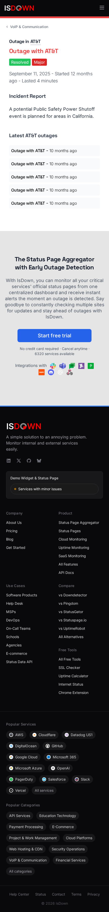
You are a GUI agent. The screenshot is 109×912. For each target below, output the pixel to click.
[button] (102, 8)
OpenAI (63, 768)
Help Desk (14, 603)
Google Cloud (26, 757)
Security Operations (68, 849)
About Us (14, 522)
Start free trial (54, 336)
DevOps (13, 620)
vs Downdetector (73, 595)
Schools (12, 637)
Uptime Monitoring (74, 547)
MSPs (11, 612)
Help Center (19, 894)
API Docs (66, 572)
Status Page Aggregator (79, 522)
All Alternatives (71, 637)
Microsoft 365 (64, 757)
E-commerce (16, 653)
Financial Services (70, 860)
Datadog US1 (82, 735)
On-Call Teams (18, 628)
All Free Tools (70, 659)
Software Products (21, 595)
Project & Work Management (33, 838)
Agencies (14, 645)
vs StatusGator (71, 612)
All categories (20, 871)
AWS (19, 735)
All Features (68, 564)
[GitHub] (28, 460)
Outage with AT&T (28, 150)
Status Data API (19, 662)
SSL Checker (69, 667)
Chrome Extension (73, 692)
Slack (85, 779)
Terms (76, 894)
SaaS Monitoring (72, 556)
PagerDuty (24, 779)
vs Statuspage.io (72, 620)
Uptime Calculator (73, 676)
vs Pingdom (68, 603)
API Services (19, 815)
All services (44, 790)
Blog (9, 539)
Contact (58, 894)
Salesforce (57, 779)
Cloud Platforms (79, 838)
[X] (18, 460)
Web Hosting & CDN (26, 849)
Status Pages (70, 531)
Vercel (20, 790)
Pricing (11, 531)
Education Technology (57, 815)
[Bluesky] (39, 460)
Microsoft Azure (28, 768)
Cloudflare (47, 735)
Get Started (15, 547)
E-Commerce (63, 827)
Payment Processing (26, 827)
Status (40, 894)
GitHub (57, 746)
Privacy (93, 894)
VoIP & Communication (29, 27)
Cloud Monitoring (73, 539)
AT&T (35, 41)
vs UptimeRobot (72, 628)
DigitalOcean (26, 746)
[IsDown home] (19, 8)
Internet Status (71, 684)
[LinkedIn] (8, 460)
